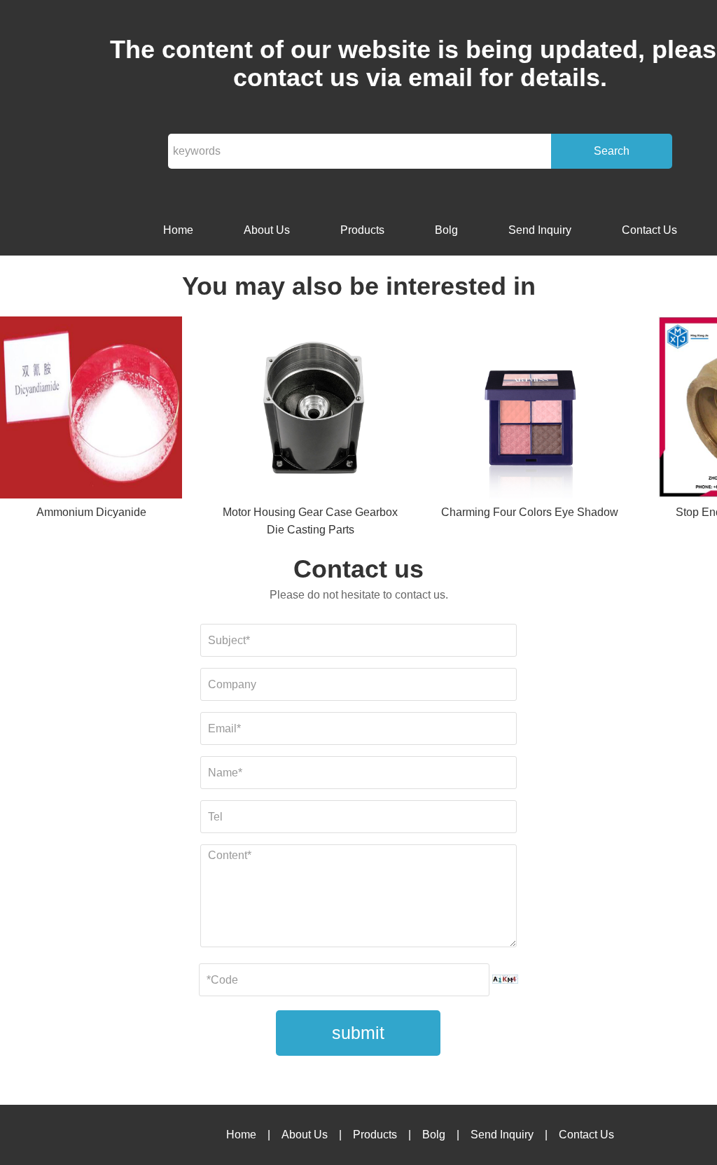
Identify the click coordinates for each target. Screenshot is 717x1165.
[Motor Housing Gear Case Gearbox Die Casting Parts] (310, 409)
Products (362, 230)
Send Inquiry (539, 230)
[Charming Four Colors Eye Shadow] (530, 409)
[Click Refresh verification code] (505, 979)
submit (358, 1032)
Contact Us (649, 230)
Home (178, 230)
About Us (267, 230)
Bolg (446, 230)
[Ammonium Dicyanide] (91, 409)
